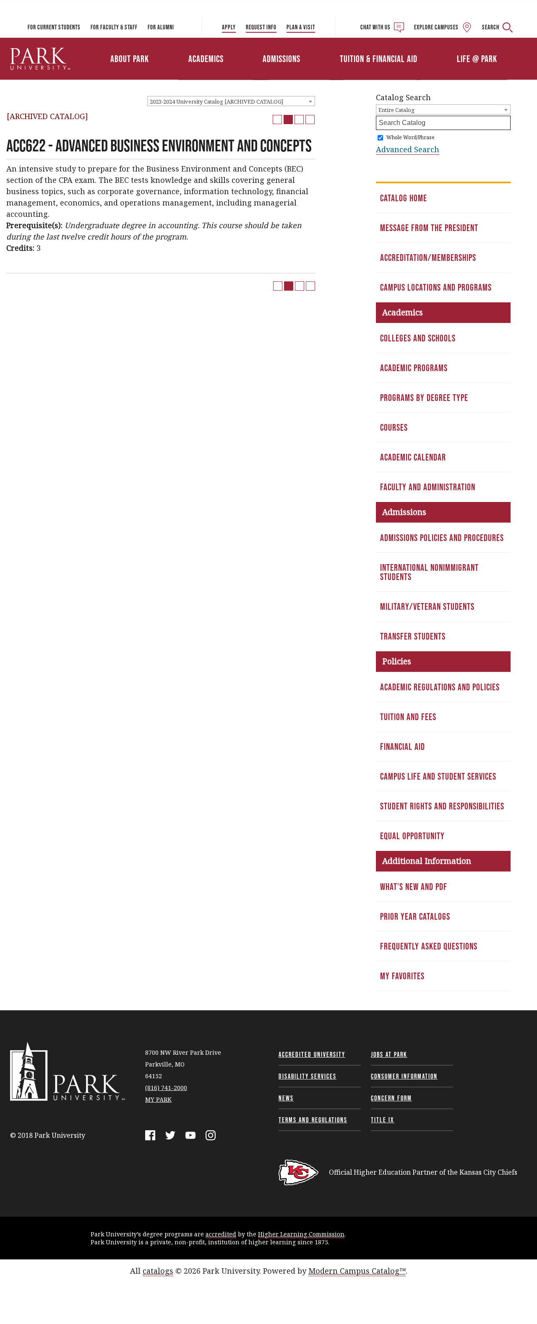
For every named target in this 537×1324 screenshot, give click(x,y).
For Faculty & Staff (114, 27)
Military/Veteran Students (427, 606)
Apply (229, 27)
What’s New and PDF (413, 887)
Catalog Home (403, 198)
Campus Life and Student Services (438, 776)
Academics (206, 59)
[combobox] (231, 101)
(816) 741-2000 (166, 1088)
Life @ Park (477, 59)
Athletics (439, 47)
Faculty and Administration (427, 487)
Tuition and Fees (408, 717)
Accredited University (312, 1054)
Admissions (281, 59)
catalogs (158, 1271)
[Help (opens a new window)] (310, 119)
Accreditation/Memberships (428, 257)
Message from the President (429, 228)
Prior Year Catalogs (415, 916)
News (286, 1098)
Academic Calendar (413, 457)
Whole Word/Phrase (410, 137)
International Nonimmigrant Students (429, 572)
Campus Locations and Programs (436, 287)
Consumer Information (404, 1076)
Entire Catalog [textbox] (396, 110)
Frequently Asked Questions (428, 946)
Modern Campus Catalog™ (357, 1271)
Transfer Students (413, 636)
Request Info (261, 27)
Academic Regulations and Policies (440, 687)
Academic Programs (414, 368)
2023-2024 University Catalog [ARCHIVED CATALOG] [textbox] (216, 101)
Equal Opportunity (412, 836)
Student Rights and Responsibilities (442, 806)
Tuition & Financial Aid (378, 59)
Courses (394, 427)
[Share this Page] (288, 119)
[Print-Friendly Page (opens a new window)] (299, 119)
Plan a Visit (301, 27)
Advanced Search (407, 149)
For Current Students (54, 27)
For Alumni (161, 27)
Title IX (382, 1120)
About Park (129, 59)
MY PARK (158, 1099)
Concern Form (391, 1098)
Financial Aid (402, 746)
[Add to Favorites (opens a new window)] (277, 119)
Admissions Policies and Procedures (442, 538)
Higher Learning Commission (301, 1234)
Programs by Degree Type (424, 398)
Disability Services (307, 1076)
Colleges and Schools (418, 338)
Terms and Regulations (313, 1120)
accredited (221, 1234)
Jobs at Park (389, 1054)
